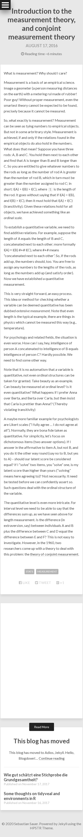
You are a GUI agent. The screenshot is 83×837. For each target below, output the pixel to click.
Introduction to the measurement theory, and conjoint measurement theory (41, 24)
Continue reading (52, 758)
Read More (41, 727)
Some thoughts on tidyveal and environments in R (32, 796)
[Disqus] (41, 660)
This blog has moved (42, 741)
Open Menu (5, 5)
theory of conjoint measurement (54, 554)
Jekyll (62, 824)
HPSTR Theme (41, 828)
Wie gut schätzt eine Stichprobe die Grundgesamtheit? (36, 777)
